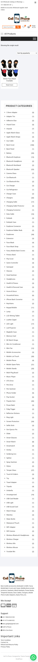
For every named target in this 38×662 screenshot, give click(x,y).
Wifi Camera (10, 531)
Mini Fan (9, 348)
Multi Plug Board (12, 373)
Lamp (8, 312)
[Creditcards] (14, 605)
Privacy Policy (5, 647)
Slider (8, 434)
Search (18, 27)
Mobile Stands (11, 368)
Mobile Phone (11, 360)
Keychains (10, 303)
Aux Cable (10, 141)
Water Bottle (10, 519)
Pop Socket (10, 397)
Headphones (10, 279)
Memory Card (11, 336)
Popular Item (10, 401)
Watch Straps (11, 511)
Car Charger (10, 186)
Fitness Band (11, 255)
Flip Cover (10, 259)
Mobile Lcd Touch (12, 356)
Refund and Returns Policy (9, 644)
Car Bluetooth (11, 177)
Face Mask (10, 243)
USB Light (9, 503)
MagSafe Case (11, 332)
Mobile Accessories (13, 352)
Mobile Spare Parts (13, 364)
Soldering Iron (11, 454)
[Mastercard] (3, 605)
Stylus (8, 466)
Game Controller (12, 263)
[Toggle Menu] (34, 39)
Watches (9, 515)
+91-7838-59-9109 (8, 617)
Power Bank (10, 405)
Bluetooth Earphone (13, 157)
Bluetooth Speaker (12, 169)
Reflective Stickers (13, 413)
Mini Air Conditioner (13, 344)
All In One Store (7, 630)
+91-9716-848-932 (8, 620)
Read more (9, 85)
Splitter (9, 458)
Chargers (9, 198)
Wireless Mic (11, 543)
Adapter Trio (10, 116)
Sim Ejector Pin (11, 430)
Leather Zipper (11, 320)
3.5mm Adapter (11, 112)
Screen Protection (12, 421)
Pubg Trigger (10, 409)
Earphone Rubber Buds (14, 230)
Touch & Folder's (12, 474)
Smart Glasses (11, 438)
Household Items (12, 295)
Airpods (9, 129)
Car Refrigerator (12, 190)
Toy (7, 478)
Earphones (10, 234)
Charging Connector (13, 210)
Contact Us (4, 642)
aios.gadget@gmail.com (10, 624)
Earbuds (9, 218)
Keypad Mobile (11, 308)
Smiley (8, 450)
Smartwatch (10, 446)
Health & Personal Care (14, 287)
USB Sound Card (12, 507)
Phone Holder (11, 393)
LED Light (9, 324)
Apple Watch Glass (13, 133)
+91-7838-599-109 (6, 5)
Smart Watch (11, 442)
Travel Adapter (11, 482)
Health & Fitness (12, 283)
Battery (8, 153)
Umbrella (9, 490)
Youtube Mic (10, 551)
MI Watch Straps (12, 340)
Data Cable (10, 214)
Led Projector (11, 328)
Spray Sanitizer (11, 462)
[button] (33, 657)
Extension (9, 238)
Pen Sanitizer (11, 389)
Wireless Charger (12, 539)
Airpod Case (10, 125)
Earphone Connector (13, 226)
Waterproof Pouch (12, 523)
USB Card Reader (12, 499)
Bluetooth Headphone (14, 161)
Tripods (9, 486)
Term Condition (6, 640)
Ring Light (9, 417)
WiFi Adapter (10, 527)
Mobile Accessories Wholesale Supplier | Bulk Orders (14, 9)
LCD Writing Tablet (13, 316)
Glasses (9, 271)
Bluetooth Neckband (13, 165)
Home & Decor (11, 291)
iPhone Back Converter (14, 299)
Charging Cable (11, 202)
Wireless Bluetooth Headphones (17, 535)
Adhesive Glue (11, 121)
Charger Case (11, 194)
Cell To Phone (6, 627)
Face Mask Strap (12, 247)
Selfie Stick (10, 425)
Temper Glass (11, 470)
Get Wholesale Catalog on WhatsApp (11, 2)
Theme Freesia (24, 656)
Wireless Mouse (12, 547)
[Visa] (8, 605)
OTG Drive (10, 381)
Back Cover (10, 145)
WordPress (19, 659)
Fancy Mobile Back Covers (15, 251)
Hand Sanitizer (11, 275)
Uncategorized (11, 495)
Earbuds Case (11, 222)
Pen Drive (9, 385)
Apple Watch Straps (13, 137)
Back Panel (10, 149)
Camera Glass (11, 173)
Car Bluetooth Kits (12, 181)
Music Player (11, 377)
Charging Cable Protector (15, 206)
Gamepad (9, 267)
